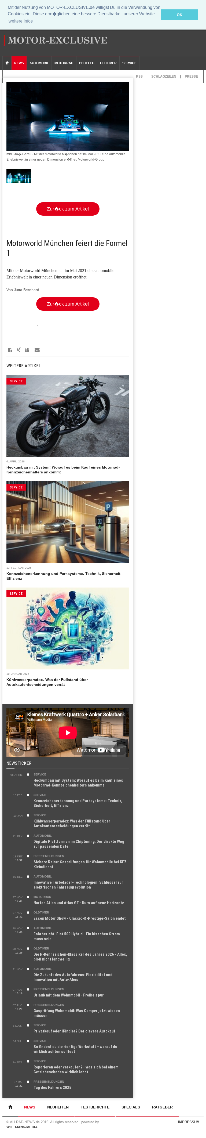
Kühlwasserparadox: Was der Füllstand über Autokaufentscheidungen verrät (72, 823)
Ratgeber (162, 1107)
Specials (131, 1107)
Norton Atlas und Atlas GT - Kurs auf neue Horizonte (79, 902)
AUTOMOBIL (43, 835)
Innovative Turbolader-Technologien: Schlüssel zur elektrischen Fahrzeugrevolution (78, 885)
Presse (191, 76)
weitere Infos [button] (21, 21)
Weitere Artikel (23, 365)
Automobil (39, 63)
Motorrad (63, 63)
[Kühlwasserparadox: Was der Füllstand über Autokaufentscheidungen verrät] (67, 628)
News (19, 63)
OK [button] (179, 15)
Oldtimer (108, 63)
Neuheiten (58, 1107)
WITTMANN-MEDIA (22, 1127)
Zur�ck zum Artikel (68, 209)
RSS (139, 76)
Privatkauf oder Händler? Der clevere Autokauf (74, 1031)
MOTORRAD (42, 896)
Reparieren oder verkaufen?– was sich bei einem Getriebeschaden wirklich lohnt (76, 1069)
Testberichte (95, 1107)
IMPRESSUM (189, 1122)
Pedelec (86, 63)
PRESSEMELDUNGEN (49, 856)
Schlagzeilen (163, 76)
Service (129, 63)
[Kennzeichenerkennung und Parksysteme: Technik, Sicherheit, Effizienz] (67, 522)
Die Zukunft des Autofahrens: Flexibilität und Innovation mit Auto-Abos (73, 977)
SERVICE (16, 381)
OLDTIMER (41, 912)
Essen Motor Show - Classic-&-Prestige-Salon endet (80, 918)
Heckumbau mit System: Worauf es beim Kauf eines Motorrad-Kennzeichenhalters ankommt (78, 783)
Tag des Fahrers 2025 (52, 1087)
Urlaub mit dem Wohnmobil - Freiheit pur (69, 995)
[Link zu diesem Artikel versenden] (37, 350)
